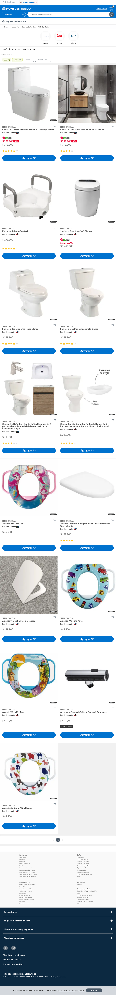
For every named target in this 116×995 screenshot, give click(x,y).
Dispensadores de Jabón (84, 895)
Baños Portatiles (24, 863)
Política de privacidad (13, 964)
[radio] (3, 151)
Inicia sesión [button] (101, 8)
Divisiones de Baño (25, 895)
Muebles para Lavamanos (85, 901)
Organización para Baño (84, 874)
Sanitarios (22, 857)
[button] (71, 14)
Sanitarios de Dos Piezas (27, 870)
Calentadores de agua (26, 904)
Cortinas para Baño (83, 872)
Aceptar (94, 990)
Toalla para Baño (82, 870)
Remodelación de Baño (26, 887)
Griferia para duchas (25, 891)
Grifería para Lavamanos (27, 884)
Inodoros (22, 859)
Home (6, 27)
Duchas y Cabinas (82, 859)
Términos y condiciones (14, 955)
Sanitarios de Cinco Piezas (27, 876)
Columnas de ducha (83, 887)
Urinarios (22, 861)
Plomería (22, 901)
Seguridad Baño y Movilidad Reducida (87, 891)
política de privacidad (67, 990)
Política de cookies (12, 959)
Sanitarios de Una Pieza (26, 868)
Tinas (78, 893)
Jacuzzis (79, 884)
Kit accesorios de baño (84, 904)
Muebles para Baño (83, 863)
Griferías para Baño (83, 861)
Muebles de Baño (82, 897)
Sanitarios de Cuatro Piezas (28, 874)
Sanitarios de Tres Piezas (27, 872)
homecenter (15, 27)
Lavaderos (22, 893)
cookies (82, 990)
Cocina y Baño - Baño (29, 27)
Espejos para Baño (82, 868)
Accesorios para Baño (84, 866)
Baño (78, 876)
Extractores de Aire (25, 897)
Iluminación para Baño (26, 899)
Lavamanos (80, 857)
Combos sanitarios (83, 899)
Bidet (21, 866)
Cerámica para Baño (25, 889)
